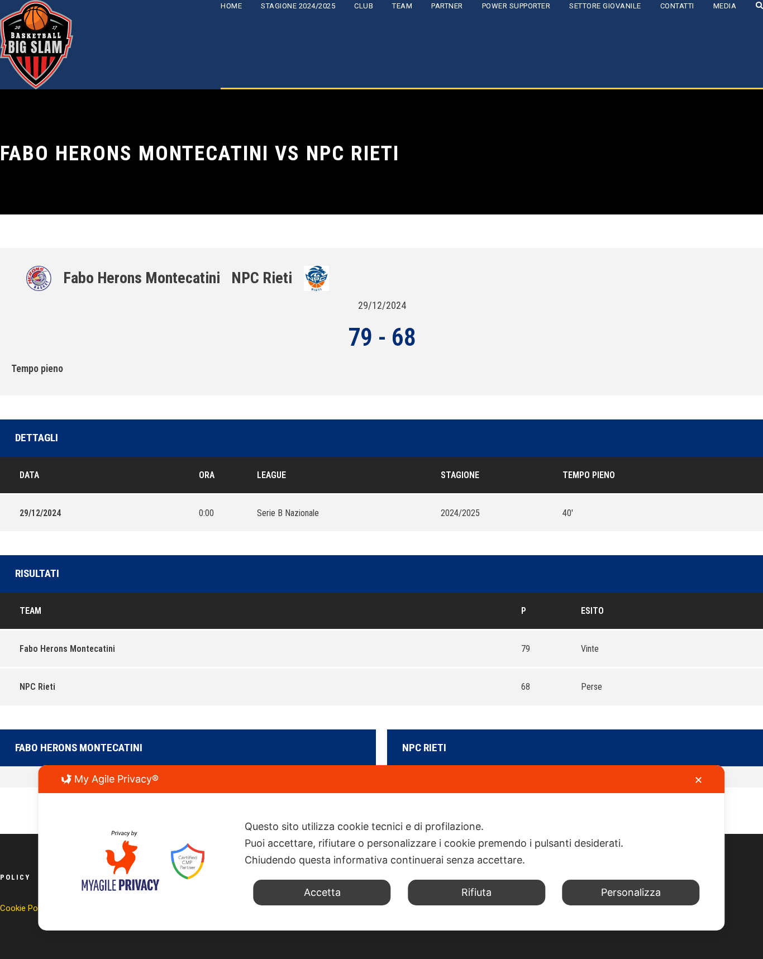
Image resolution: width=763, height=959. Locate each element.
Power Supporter (516, 6)
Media (725, 6)
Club (363, 6)
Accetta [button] (322, 892)
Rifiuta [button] (476, 892)
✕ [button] (698, 780)
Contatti (677, 6)
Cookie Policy (25, 908)
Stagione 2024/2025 (298, 6)
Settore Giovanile (605, 6)
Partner (447, 6)
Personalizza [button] (631, 892)
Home (231, 6)
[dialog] (381, 848)
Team (402, 6)
